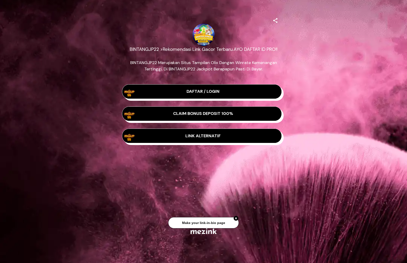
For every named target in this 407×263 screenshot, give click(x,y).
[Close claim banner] (236, 216)
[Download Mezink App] (204, 231)
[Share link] (275, 19)
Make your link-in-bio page (203, 221)
